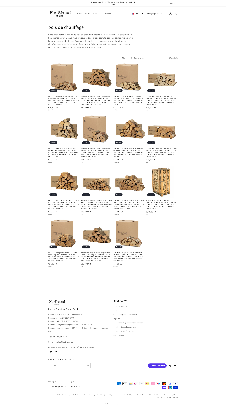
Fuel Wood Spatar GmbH (69, 395)
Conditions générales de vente (125, 314)
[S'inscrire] (88, 365)
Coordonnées (118, 335)
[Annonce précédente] (88, 3)
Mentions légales (172, 397)
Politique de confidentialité (135, 395)
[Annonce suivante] (138, 3)
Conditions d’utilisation (154, 395)
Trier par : (125, 58)
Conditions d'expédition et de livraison (128, 323)
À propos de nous (120, 306)
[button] (90, 13)
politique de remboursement (124, 327)
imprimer (117, 319)
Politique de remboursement (116, 395)
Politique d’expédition (171, 395)
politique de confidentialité (123, 331)
